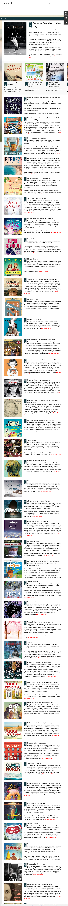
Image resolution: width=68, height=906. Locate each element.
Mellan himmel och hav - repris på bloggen (40, 723)
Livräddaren (31, 844)
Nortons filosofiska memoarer (36, 461)
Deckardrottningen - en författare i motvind (40, 420)
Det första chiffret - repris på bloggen (38, 380)
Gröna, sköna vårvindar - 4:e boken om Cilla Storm (35, 85)
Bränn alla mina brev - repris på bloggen (40, 884)
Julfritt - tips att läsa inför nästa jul (37, 521)
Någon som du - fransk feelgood (37, 743)
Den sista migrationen (34, 319)
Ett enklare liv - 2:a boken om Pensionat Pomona (42, 682)
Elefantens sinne (32, 299)
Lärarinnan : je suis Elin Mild (36, 803)
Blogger (40, 905)
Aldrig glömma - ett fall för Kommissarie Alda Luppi (43, 158)
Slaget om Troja (32, 440)
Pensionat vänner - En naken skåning (39, 178)
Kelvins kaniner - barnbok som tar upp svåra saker (43, 561)
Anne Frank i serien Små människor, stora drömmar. (43, 360)
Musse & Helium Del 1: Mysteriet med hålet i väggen (43, 783)
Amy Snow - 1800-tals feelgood (37, 198)
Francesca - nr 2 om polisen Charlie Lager (40, 481)
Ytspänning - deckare (34, 763)
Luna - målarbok (32, 602)
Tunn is (29, 642)
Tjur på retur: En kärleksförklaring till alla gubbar (42, 279)
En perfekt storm (32, 239)
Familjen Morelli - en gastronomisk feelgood (41, 340)
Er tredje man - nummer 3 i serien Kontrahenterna (55, 85)
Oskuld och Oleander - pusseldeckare (39, 662)
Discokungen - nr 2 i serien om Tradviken (40, 219)
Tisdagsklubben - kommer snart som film (40, 622)
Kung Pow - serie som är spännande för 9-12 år (42, 703)
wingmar (32, 905)
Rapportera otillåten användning (50, 905)
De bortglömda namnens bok (36, 138)
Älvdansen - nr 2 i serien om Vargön (38, 501)
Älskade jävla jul (32, 582)
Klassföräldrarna (32, 259)
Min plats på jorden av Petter (36, 864)
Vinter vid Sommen (33, 824)
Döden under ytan (33, 541)
